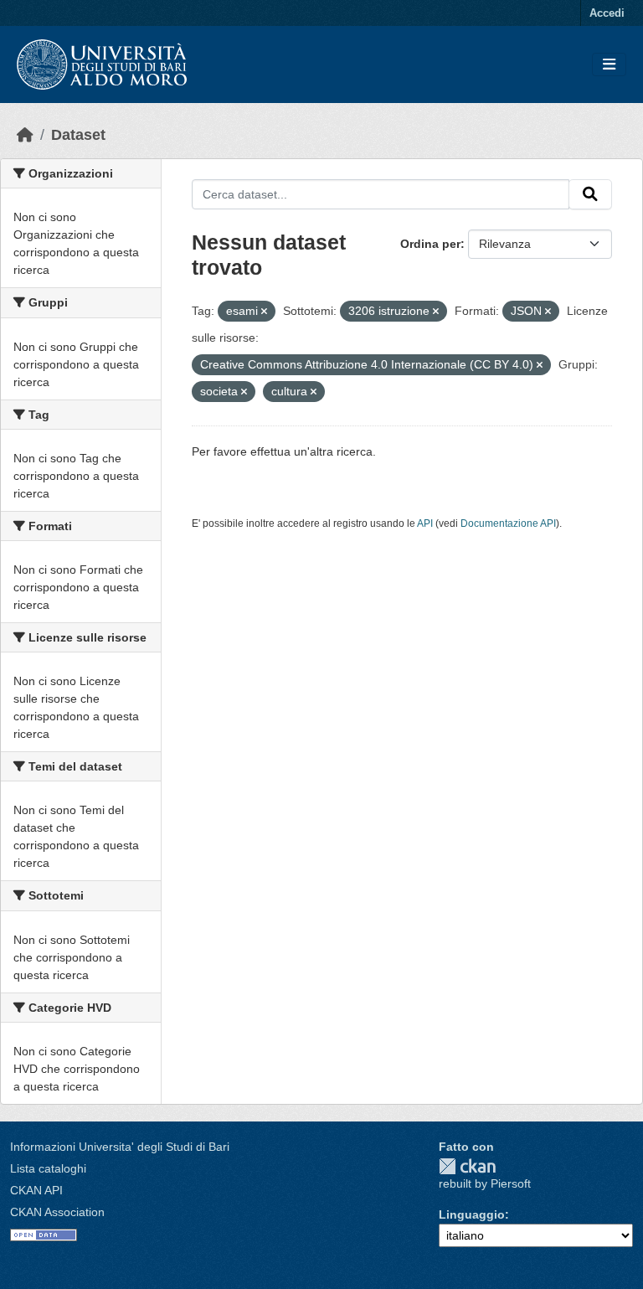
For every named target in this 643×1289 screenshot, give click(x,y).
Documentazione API (508, 523)
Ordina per (430, 243)
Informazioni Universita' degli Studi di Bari (119, 1146)
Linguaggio (472, 1214)
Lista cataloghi (48, 1168)
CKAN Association (57, 1212)
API (425, 523)
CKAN (467, 1166)
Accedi (607, 13)
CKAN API (36, 1190)
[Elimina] (264, 312)
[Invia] (590, 194)
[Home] (25, 134)
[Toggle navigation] (609, 65)
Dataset (78, 134)
